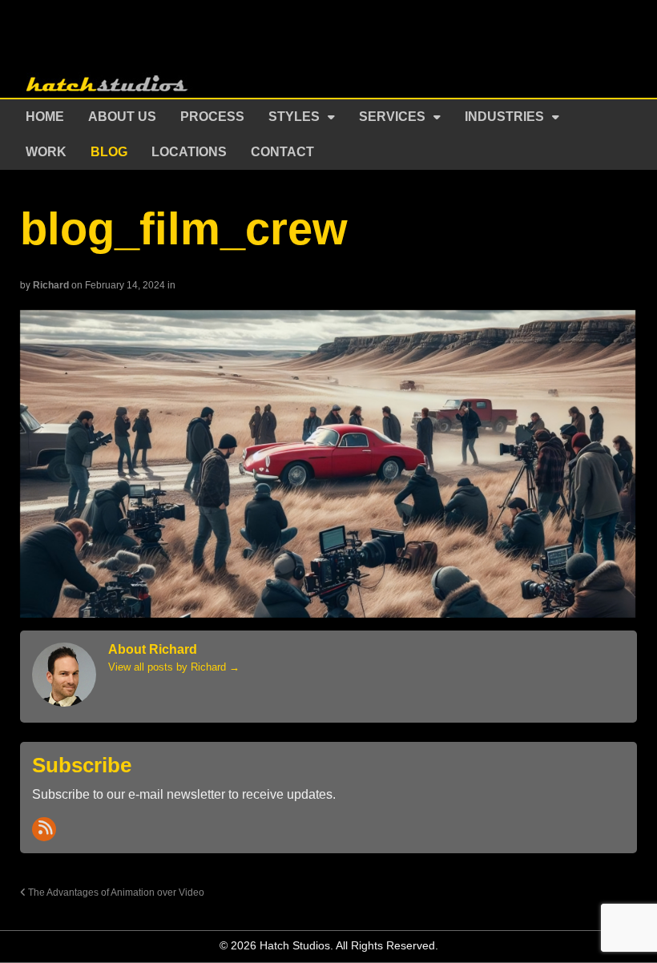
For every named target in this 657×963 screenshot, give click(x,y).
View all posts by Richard (174, 667)
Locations (189, 152)
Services (392, 116)
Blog (109, 152)
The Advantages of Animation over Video (115, 892)
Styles (294, 116)
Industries (504, 116)
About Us (122, 116)
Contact (282, 152)
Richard (51, 285)
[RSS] (44, 829)
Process (212, 116)
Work (46, 152)
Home (45, 116)
